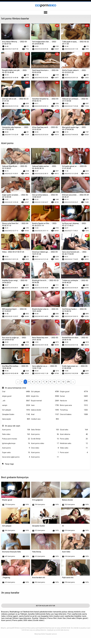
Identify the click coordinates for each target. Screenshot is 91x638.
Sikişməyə (37, 634)
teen (45, 405)
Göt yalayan (45, 391)
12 (63, 382)
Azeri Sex (62, 618)
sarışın (16, 405)
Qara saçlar (16, 419)
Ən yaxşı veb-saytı (12, 426)
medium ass (45, 419)
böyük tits (45, 396)
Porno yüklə (74, 439)
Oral (16, 391)
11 (59, 382)
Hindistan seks (74, 443)
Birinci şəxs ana (74, 405)
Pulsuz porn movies (16, 439)
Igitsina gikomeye (16, 443)
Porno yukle (17, 620)
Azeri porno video (45, 443)
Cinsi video (45, 448)
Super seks (16, 452)
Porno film (52, 618)
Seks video (16, 434)
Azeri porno (16, 430)
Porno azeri (74, 452)
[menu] (45, 12)
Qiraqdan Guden (16, 414)
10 (54, 382)
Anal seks (71, 618)
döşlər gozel (16, 396)
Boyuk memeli (45, 401)
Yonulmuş (74, 410)
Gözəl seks (74, 430)
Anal (45, 414)
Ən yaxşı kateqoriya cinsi (15, 388)
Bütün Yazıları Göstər (45, 606)
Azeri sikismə (74, 434)
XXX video (28, 620)
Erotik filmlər (45, 439)
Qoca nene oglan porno (16, 457)
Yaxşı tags (9, 464)
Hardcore (74, 401)
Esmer (74, 396)
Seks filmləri (45, 430)
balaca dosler (45, 410)
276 (68, 382)
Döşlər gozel (74, 391)
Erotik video (38, 620)
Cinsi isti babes (74, 414)
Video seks (74, 448)
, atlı (16, 401)
